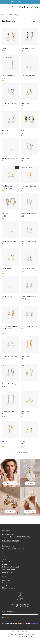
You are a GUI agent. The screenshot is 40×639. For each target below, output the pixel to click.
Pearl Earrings (7, 186)
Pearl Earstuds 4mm (28, 76)
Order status (6, 559)
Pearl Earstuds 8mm (9, 241)
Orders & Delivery (8, 562)
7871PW (23, 442)
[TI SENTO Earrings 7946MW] (10, 201)
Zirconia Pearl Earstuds (29, 269)
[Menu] (3, 7)
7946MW (5, 214)
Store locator (7, 583)
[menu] (20, 632)
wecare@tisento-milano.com (13, 549)
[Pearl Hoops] (10, 36)
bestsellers (10, 511)
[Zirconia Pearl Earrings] (29, 314)
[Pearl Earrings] (10, 174)
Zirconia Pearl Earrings (29, 326)
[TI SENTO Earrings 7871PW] (29, 429)
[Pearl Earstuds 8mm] (10, 229)
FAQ (3, 557)
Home (4, 15)
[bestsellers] (10, 501)
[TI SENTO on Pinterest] (5, 618)
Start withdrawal (8, 611)
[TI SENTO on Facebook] (3, 618)
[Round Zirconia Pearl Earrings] (29, 284)
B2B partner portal (8, 588)
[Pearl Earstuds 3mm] (10, 146)
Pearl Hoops (6, 48)
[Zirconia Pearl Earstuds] (29, 257)
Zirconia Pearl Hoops (9, 103)
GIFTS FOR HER (30, 511)
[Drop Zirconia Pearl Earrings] (10, 399)
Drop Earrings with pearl (10, 76)
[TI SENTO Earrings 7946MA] (29, 119)
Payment (5, 564)
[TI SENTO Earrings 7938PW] (10, 119)
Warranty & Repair (8, 570)
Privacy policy (29, 634)
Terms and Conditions (16, 634)
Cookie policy (12, 637)
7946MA (23, 131)
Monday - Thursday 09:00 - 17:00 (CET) (16, 537)
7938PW (5, 131)
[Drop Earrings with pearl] (10, 64)
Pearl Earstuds (7, 296)
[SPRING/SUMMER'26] (10, 473)
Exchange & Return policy (11, 567)
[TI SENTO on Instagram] (8, 618)
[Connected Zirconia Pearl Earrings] (10, 314)
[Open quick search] (32, 7)
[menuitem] (16, 634)
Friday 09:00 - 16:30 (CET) (11, 541)
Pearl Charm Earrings (28, 48)
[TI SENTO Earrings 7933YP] (10, 429)
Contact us (6, 585)
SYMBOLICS (30, 483)
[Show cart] (36, 7)
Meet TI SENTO (7, 580)
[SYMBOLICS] (30, 473)
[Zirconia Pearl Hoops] (10, 91)
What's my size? (8, 572)
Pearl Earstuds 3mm (9, 158)
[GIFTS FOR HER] (30, 501)
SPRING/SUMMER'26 (10, 483)
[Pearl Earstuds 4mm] (29, 64)
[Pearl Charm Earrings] (29, 36)
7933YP (4, 442)
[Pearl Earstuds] (10, 284)
